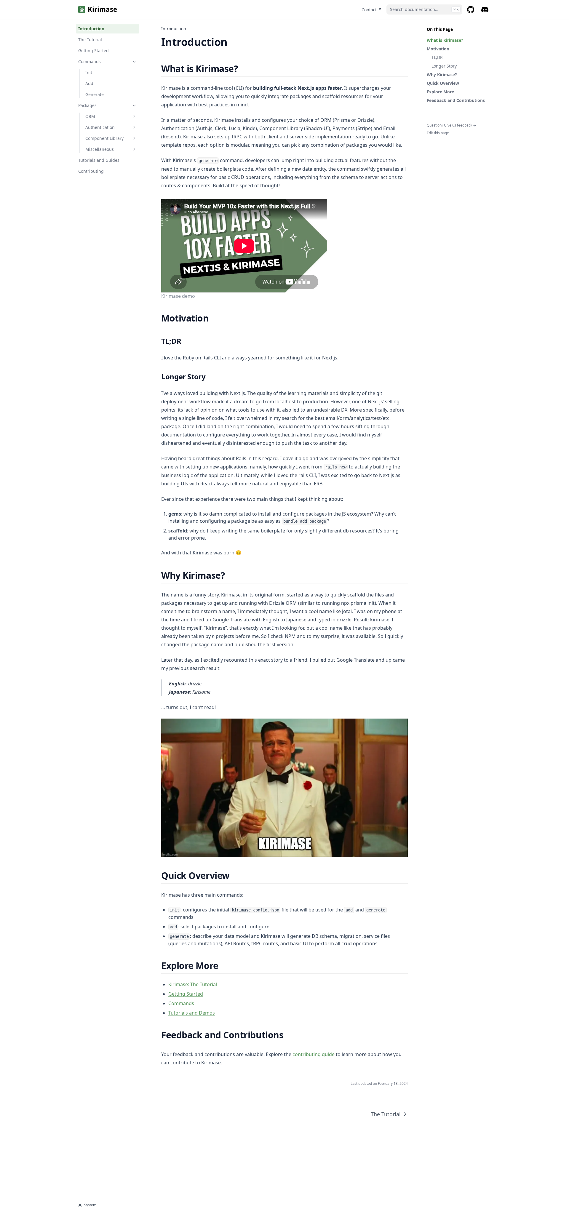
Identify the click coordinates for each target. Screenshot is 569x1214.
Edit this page (438, 132)
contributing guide (314, 1054)
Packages (87, 105)
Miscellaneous (99, 149)
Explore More (440, 92)
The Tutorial (90, 39)
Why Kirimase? (442, 74)
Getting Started (93, 50)
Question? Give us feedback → (451, 125)
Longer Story (444, 66)
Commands (89, 61)
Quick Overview (443, 83)
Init (88, 72)
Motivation (438, 49)
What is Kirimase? (445, 40)
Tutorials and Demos (191, 1013)
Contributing (91, 171)
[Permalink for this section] (243, 69)
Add (89, 83)
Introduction (91, 28)
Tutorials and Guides (98, 160)
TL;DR (437, 57)
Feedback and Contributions (456, 100)
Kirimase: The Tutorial (192, 984)
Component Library (104, 138)
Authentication (100, 127)
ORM (90, 116)
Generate (94, 94)
